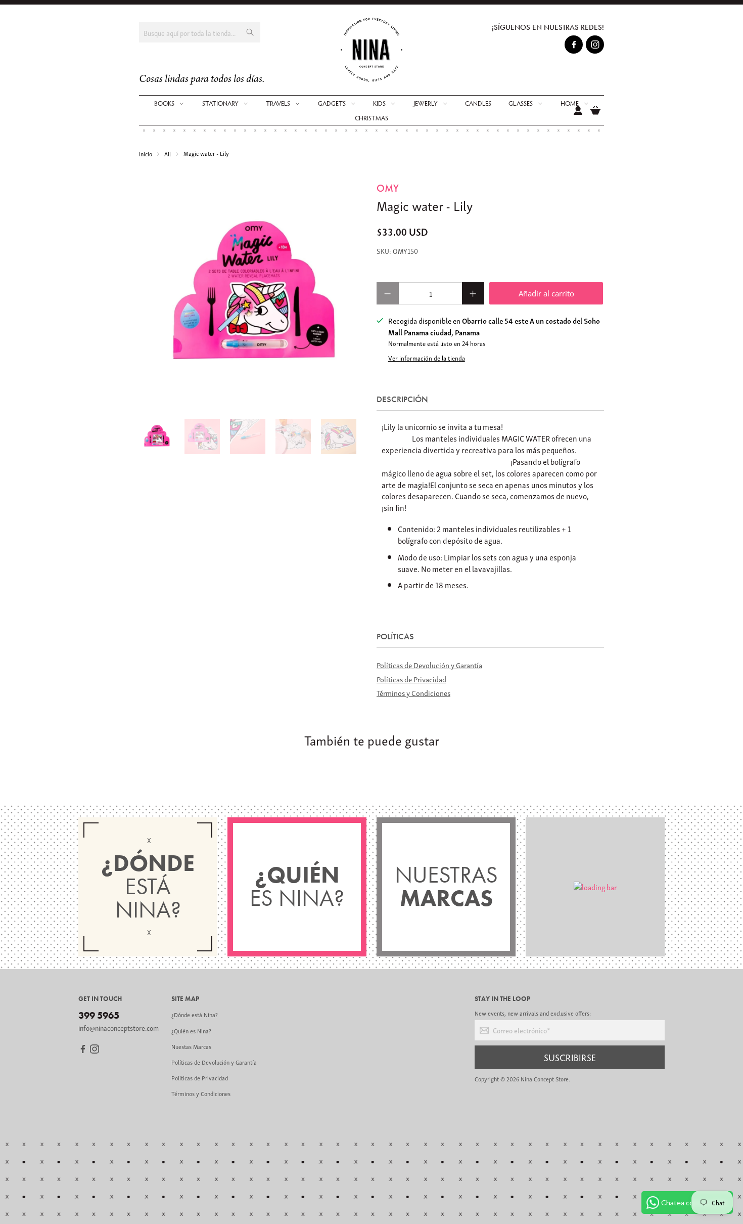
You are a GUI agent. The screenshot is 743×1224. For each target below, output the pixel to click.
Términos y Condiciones (413, 692)
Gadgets (332, 103)
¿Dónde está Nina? (194, 1014)
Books (164, 103)
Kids (379, 103)
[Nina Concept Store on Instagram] (595, 46)
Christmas (371, 117)
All (167, 153)
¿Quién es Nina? (191, 1030)
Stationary (220, 103)
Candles (478, 103)
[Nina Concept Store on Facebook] (574, 46)
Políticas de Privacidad (411, 679)
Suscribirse (570, 1057)
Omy (388, 188)
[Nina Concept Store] (372, 50)
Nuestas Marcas (191, 1046)
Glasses (520, 103)
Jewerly (425, 103)
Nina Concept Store (545, 1078)
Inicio (145, 153)
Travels (278, 103)
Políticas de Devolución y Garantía (429, 665)
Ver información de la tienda (426, 358)
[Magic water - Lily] (252, 295)
